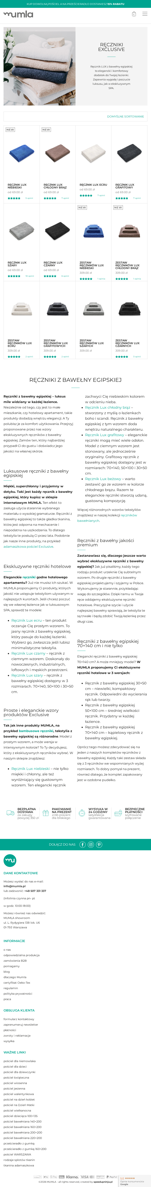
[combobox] (125, 116)
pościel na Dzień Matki (19, 1105)
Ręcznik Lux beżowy (103, 479)
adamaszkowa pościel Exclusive (28, 546)
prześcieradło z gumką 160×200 (25, 1149)
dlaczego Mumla (15, 977)
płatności (10, 1030)
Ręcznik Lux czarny (28, 653)
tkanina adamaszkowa (19, 1165)
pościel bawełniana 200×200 (23, 1132)
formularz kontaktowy (19, 1019)
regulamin (11, 988)
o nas (7, 949)
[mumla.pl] (18, 14)
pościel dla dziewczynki (19, 1072)
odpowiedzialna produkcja (22, 955)
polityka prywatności (18, 993)
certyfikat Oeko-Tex (17, 982)
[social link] (82, 844)
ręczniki (29, 577)
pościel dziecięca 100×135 (21, 1116)
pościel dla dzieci (15, 1066)
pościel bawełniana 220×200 (23, 1138)
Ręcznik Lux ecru (26, 620)
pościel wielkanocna (17, 1110)
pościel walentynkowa (19, 1094)
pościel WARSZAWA (17, 1154)
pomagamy (12, 966)
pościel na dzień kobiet (19, 1099)
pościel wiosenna (15, 1083)
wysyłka (9, 1041)
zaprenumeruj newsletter (21, 1024)
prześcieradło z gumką (19, 1143)
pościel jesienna (14, 1088)
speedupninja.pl (103, 1181)
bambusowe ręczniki (36, 731)
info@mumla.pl (15, 886)
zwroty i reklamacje (17, 1035)
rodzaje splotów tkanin (19, 1160)
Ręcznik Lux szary (27, 675)
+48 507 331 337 (35, 891)
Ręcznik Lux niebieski (30, 769)
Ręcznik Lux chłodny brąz (107, 407)
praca (7, 999)
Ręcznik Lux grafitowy (104, 435)
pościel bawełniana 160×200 (22, 1127)
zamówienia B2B (15, 960)
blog (7, 971)
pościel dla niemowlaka (20, 1061)
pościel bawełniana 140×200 (22, 1121)
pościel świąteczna (16, 1077)
